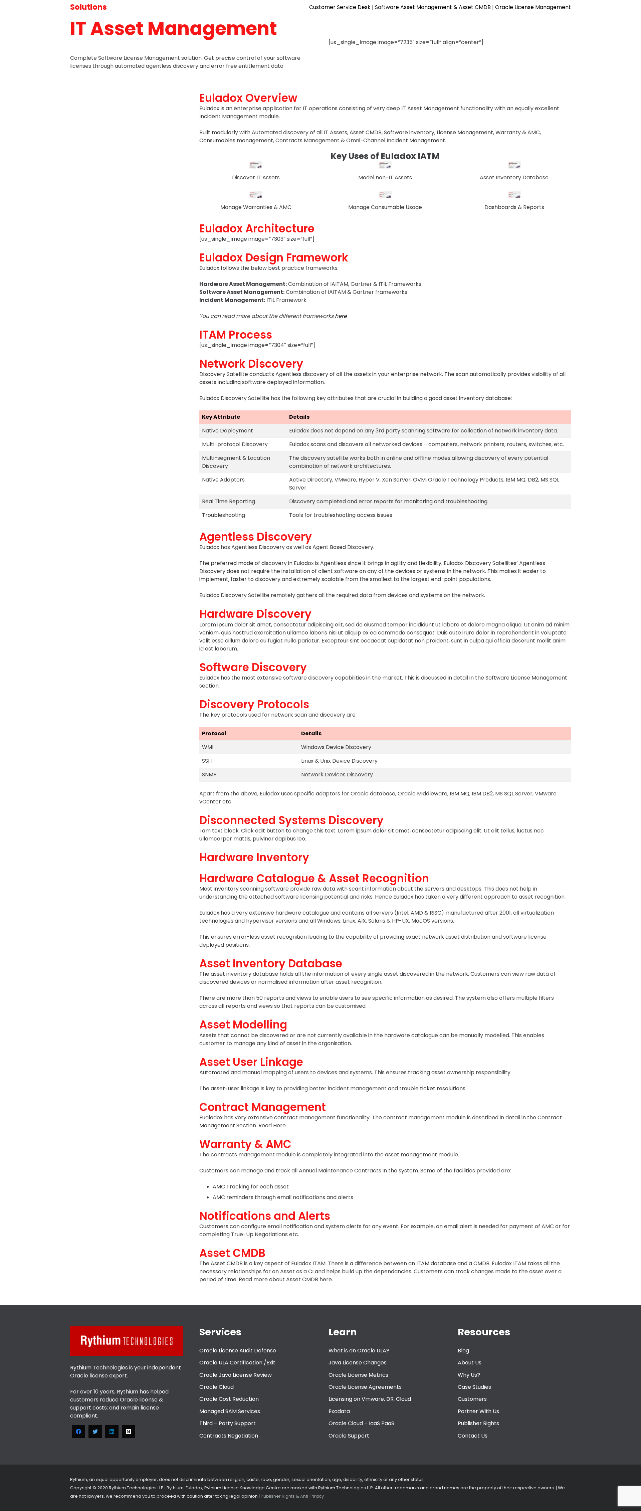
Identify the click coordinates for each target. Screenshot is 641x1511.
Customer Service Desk (340, 7)
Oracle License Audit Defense (237, 1350)
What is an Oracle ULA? (359, 1350)
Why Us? (469, 1375)
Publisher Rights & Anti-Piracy (292, 1496)
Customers (472, 1399)
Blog (463, 1350)
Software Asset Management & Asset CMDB (433, 7)
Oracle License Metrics (358, 1375)
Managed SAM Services (229, 1411)
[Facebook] (78, 1431)
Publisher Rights (478, 1423)
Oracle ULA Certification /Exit (237, 1362)
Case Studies (474, 1387)
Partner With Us (478, 1411)
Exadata (339, 1411)
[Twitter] (95, 1431)
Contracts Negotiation (228, 1436)
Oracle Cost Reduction (229, 1399)
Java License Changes (358, 1362)
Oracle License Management (533, 7)
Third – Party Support (227, 1423)
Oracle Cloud (216, 1387)
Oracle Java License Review (235, 1375)
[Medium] (128, 1431)
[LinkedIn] (112, 1431)
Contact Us (472, 1436)
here (341, 316)
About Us (469, 1362)
